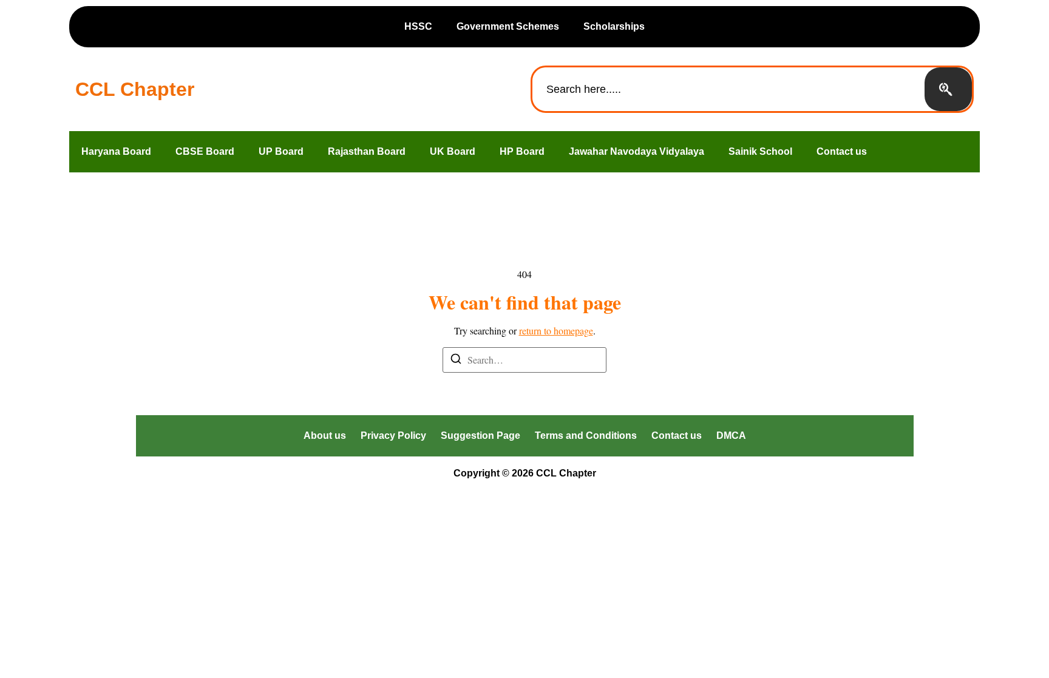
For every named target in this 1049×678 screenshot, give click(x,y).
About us (325, 435)
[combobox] (728, 89)
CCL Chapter (134, 89)
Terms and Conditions (586, 435)
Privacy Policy (393, 435)
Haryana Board (116, 151)
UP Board (281, 151)
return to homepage (556, 330)
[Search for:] (524, 360)
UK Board (452, 151)
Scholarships (614, 26)
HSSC (418, 26)
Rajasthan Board (367, 151)
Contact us (841, 151)
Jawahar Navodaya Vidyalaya (636, 151)
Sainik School (760, 151)
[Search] (948, 89)
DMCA (731, 435)
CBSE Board (204, 151)
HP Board (522, 151)
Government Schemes (508, 26)
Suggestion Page (480, 435)
